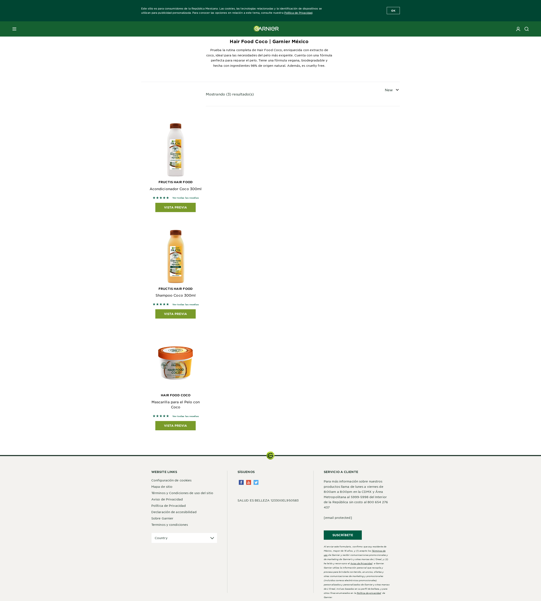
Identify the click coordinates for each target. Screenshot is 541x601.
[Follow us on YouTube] (248, 482)
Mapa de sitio (161, 486)
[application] (184, 538)
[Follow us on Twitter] (256, 482)
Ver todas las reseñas (185, 197)
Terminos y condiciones (169, 524)
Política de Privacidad (298, 12)
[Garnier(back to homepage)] (266, 29)
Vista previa (175, 207)
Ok (393, 10)
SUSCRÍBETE (342, 535)
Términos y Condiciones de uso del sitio (182, 493)
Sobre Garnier (162, 518)
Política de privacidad (369, 592)
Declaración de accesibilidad (174, 512)
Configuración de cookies (171, 480)
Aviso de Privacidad (167, 499)
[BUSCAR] (526, 28)
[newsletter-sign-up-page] (518, 28)
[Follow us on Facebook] (241, 482)
